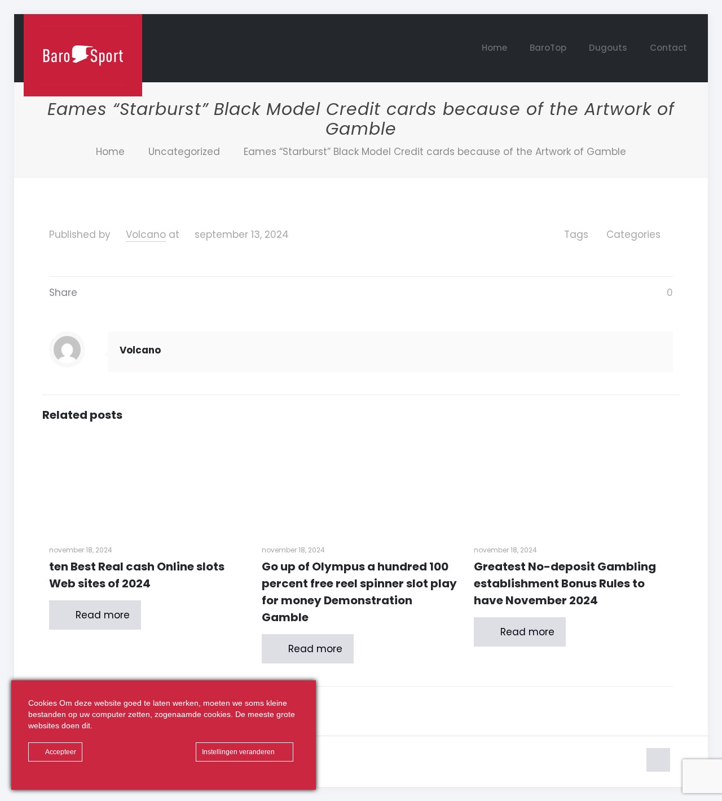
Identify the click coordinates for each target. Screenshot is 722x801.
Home (110, 151)
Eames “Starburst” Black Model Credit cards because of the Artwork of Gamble (435, 151)
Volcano (146, 234)
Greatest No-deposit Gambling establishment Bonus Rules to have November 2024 (565, 583)
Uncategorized (184, 151)
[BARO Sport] (83, 55)
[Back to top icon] (658, 760)
